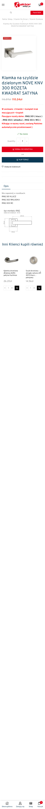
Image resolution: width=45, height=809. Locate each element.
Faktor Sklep (7, 19)
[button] (17, 288)
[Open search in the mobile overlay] (11, 13)
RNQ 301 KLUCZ (9, 196)
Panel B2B (37, 13)
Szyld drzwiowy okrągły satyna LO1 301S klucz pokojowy (33, 274)
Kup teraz (24, 160)
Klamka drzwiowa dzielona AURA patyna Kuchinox (11, 273)
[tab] (6, 186)
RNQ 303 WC (7, 203)
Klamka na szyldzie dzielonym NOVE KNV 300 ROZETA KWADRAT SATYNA (22, 25)
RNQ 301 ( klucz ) (33, 116)
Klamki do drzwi (21, 19)
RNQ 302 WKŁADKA (11, 200)
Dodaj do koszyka (24, 149)
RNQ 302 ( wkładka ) (12, 120)
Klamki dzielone (36, 19)
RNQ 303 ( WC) (32, 120)
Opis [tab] (6, 186)
